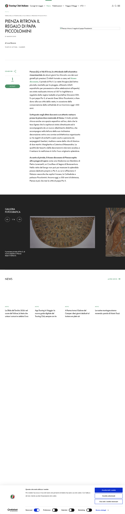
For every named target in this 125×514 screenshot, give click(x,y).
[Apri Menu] (118, 6)
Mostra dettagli (101, 510)
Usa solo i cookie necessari (108, 501)
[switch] (55, 510)
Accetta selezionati (108, 496)
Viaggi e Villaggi (71, 6)
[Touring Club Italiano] (16, 5)
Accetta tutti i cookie (109, 490)
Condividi (9, 71)
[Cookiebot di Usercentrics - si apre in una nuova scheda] (12, 510)
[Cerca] (116, 6)
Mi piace (12, 86)
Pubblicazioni (57, 6)
